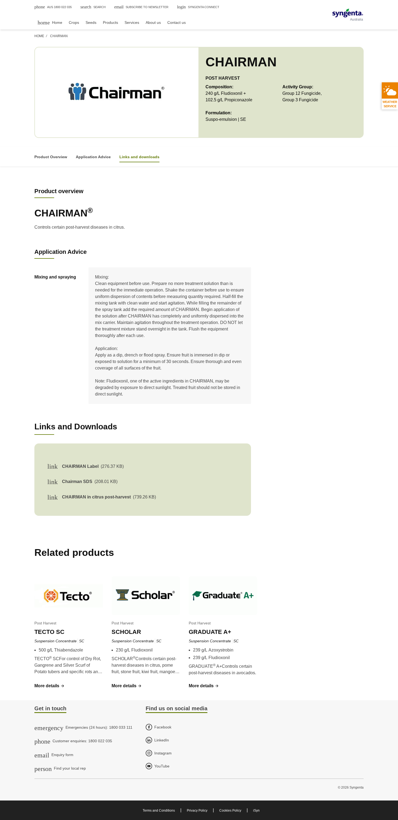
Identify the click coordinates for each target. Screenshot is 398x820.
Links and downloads (139, 157)
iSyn (256, 810)
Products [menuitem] (110, 22)
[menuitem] (50, 22)
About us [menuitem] (153, 22)
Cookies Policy (230, 810)
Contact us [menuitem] (176, 22)
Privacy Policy (197, 810)
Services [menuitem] (132, 22)
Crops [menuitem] (74, 22)
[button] (311, 329)
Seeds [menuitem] (91, 22)
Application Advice (93, 157)
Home (39, 36)
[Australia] (347, 13)
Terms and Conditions (159, 810)
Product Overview (50, 157)
